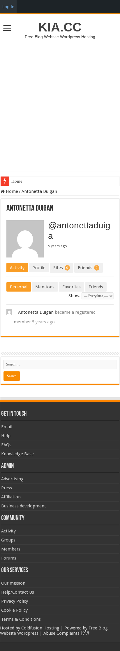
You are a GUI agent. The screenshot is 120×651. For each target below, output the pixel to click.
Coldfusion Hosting (40, 628)
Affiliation (11, 497)
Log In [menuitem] (8, 6)
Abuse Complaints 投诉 (66, 633)
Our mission (13, 583)
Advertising (12, 478)
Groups (8, 540)
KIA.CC (60, 27)
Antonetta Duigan (36, 312)
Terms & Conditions (21, 619)
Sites (60, 267)
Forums (8, 558)
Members (10, 549)
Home (16, 181)
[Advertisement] (60, 102)
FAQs (6, 444)
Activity (17, 267)
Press (6, 488)
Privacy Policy (14, 601)
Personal (18, 287)
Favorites (71, 287)
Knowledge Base (17, 453)
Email (6, 426)
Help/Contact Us (17, 592)
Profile (38, 267)
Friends (88, 267)
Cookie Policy (14, 610)
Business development (23, 506)
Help (5, 435)
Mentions (44, 287)
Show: (74, 295)
